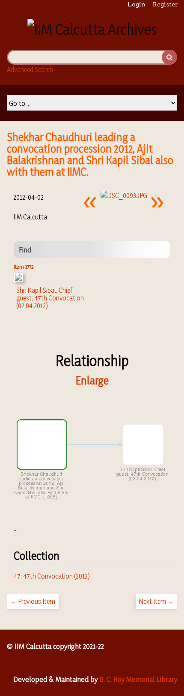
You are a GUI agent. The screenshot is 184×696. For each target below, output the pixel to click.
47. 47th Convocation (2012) (52, 576)
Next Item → (156, 601)
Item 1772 (24, 266)
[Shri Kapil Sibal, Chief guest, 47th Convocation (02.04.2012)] (18, 279)
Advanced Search (30, 69)
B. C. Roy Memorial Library (138, 679)
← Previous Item (32, 601)
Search (169, 57)
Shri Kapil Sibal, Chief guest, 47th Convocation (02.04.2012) (50, 298)
